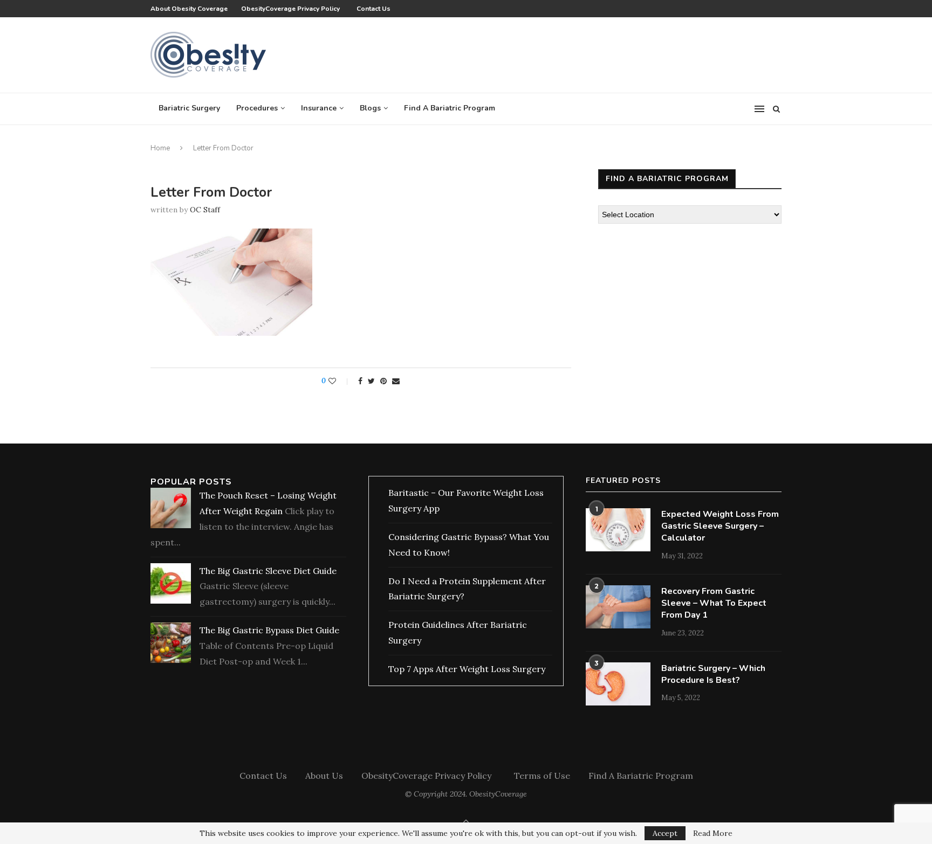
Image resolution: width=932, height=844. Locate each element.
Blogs (370, 108)
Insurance (319, 108)
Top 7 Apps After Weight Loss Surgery (466, 668)
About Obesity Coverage (189, 8)
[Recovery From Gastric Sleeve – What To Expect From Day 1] (618, 606)
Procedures (257, 108)
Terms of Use (542, 775)
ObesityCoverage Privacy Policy (292, 8)
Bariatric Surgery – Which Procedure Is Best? (713, 674)
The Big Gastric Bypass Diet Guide (269, 630)
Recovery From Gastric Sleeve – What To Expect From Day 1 (713, 603)
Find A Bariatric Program (449, 108)
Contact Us (373, 8)
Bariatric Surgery (189, 108)
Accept (665, 833)
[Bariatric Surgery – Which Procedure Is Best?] (618, 683)
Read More (712, 833)
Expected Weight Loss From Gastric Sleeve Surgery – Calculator (720, 526)
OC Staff (205, 210)
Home (160, 148)
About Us (324, 775)
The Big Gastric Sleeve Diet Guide (268, 570)
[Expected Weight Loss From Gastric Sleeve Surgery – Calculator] (618, 529)
